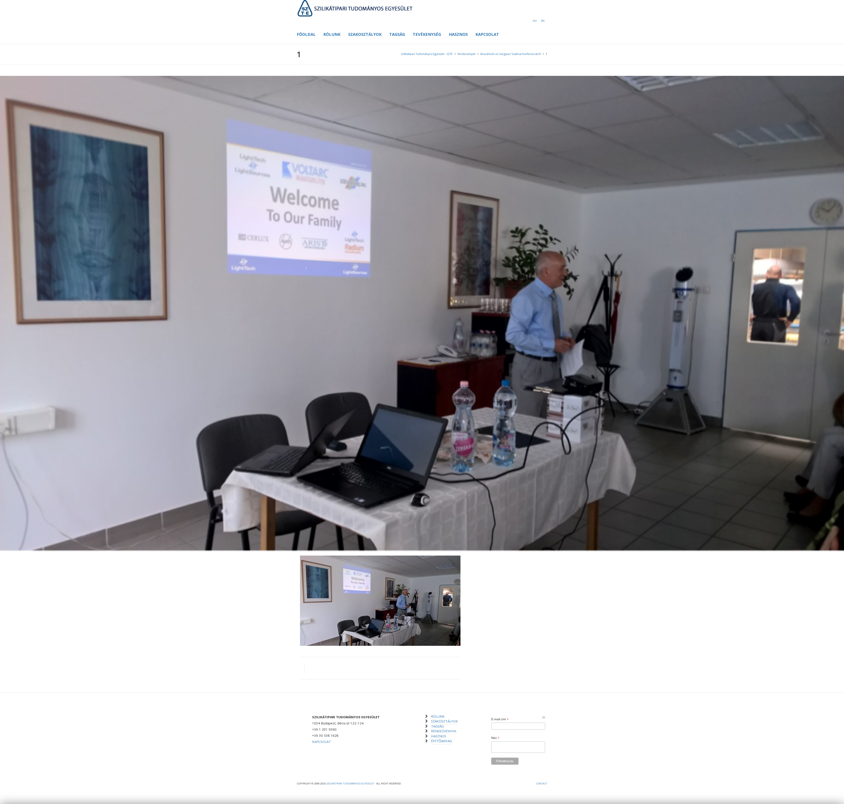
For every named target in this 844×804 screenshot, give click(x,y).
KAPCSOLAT (321, 741)
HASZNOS (438, 736)
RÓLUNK (438, 716)
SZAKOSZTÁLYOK (444, 721)
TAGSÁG (437, 726)
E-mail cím (500, 719)
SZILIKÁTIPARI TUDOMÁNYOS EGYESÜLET (350, 783)
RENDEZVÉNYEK (444, 731)
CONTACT (541, 783)
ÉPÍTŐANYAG (441, 741)
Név (495, 738)
